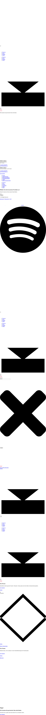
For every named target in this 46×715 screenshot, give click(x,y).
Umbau (1, 655)
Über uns (3, 52)
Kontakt (3, 54)
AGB (10, 199)
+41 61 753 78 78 (4, 164)
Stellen (3, 55)
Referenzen (2, 657)
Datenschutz (6, 199)
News (3, 53)
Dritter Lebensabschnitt (3, 646)
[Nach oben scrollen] (0, 46)
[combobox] (5, 379)
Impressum (2, 199)
